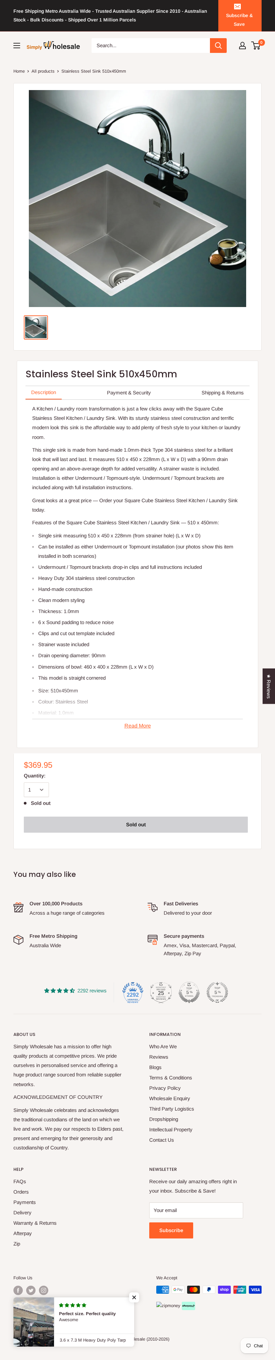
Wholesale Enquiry (169, 1098)
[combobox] (151, 45)
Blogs (155, 1067)
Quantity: (35, 775)
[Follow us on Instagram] (43, 1290)
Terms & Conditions (170, 1077)
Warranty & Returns (35, 1223)
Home (19, 71)
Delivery (22, 1212)
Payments (24, 1202)
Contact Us (161, 1140)
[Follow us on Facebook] (18, 1290)
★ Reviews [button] (269, 686)
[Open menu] (16, 45)
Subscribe (171, 1230)
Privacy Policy (165, 1088)
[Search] (218, 45)
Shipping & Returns (223, 392)
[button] (134, 1297)
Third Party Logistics (171, 1109)
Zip (16, 1243)
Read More (137, 726)
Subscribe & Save (239, 20)
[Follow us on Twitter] (31, 1290)
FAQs (19, 1181)
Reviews (158, 1057)
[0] (256, 46)
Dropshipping (163, 1119)
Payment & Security (129, 392)
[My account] (242, 45)
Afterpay (22, 1233)
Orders (21, 1192)
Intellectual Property (170, 1129)
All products (43, 71)
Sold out (136, 824)
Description (43, 392)
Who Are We (163, 1046)
